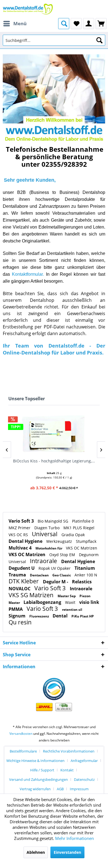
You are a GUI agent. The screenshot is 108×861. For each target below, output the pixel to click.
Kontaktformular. (28, 274)
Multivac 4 (21, 548)
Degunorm (89, 554)
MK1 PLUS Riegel (78, 527)
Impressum (79, 788)
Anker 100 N (85, 575)
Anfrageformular (84, 760)
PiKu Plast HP (82, 616)
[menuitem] (14, 23)
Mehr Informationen (74, 838)
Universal (45, 534)
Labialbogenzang (43, 602)
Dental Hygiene (26, 541)
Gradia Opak (73, 534)
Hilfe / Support (42, 770)
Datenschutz (84, 779)
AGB (60, 788)
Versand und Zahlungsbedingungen (38, 779)
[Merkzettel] (76, 23)
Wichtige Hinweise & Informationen (35, 760)
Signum (18, 616)
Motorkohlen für (49, 548)
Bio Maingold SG (53, 521)
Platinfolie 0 (83, 521)
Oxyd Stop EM (62, 554)
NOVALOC (20, 589)
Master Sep (67, 596)
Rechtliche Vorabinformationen (68, 751)
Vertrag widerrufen (35, 788)
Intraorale (44, 561)
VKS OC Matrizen (81, 548)
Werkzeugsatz (59, 541)
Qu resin (20, 622)
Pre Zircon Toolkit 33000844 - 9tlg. (54, 461)
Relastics (82, 582)
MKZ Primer (20, 527)
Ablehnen (36, 852)
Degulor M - (56, 582)
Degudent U (22, 568)
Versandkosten (20, 733)
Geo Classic (62, 575)
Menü (20, 23)
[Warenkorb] (101, 23)
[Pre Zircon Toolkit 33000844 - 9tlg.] (54, 434)
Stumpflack (86, 541)
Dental (61, 616)
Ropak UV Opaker (55, 568)
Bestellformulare (23, 751)
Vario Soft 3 (22, 521)
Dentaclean (40, 575)
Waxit (70, 602)
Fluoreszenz (39, 616)
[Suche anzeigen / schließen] (63, 23)
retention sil (72, 609)
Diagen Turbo (47, 527)
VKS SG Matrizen (32, 595)
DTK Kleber (24, 581)
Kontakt (67, 770)
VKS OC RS (19, 534)
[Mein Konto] (88, 23)
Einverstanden (67, 852)
